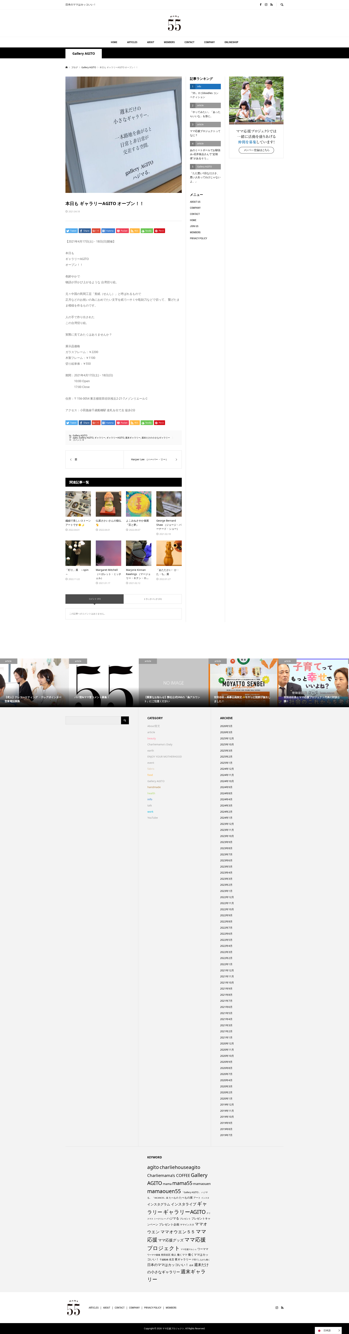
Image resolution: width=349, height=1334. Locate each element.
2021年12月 (227, 970)
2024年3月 (226, 805)
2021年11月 (227, 976)
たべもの (173, 1197)
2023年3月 (226, 878)
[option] (35, 682)
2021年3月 (226, 1025)
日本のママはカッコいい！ (168, 1264)
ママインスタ (187, 1224)
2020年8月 (226, 1068)
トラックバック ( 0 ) (153, 599)
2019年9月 (226, 1123)
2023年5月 (226, 866)
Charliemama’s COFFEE (168, 1175)
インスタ (205, 1198)
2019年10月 (227, 1116)
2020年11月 (227, 1049)
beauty (151, 738)
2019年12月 (227, 1104)
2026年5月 (226, 726)
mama (167, 1184)
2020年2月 (226, 1092)
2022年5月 (226, 940)
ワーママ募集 (153, 1254)
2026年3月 (226, 732)
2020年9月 (226, 1061)
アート (196, 1197)
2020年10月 (227, 1055)
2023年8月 (226, 848)
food (150, 775)
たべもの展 (186, 1197)
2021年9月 (226, 988)
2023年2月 (226, 884)
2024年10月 (227, 781)
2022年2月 (226, 958)
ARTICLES (132, 42)
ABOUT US (195, 201)
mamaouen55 (164, 1191)
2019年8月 (226, 1129)
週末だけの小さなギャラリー (156, 437)
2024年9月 (226, 787)
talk (149, 805)
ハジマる (173, 1218)
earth (150, 750)
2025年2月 (226, 756)
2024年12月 (227, 768)
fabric (151, 768)
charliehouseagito (180, 1167)
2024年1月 (226, 817)
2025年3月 (226, 750)
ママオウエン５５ (178, 1232)
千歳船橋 (164, 1259)
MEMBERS (169, 42)
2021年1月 (226, 1037)
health (151, 793)
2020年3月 (226, 1086)
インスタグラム (158, 1204)
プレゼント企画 (169, 1224)
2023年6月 (226, 860)
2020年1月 (226, 1098)
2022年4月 (226, 946)
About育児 (153, 726)
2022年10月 (227, 909)
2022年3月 (226, 952)
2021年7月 (226, 1000)
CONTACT (189, 42)
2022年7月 (226, 927)
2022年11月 (227, 903)
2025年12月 (227, 738)
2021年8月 (226, 994)
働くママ (182, 1254)
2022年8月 (226, 921)
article (151, 732)
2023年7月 (226, 854)
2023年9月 (226, 842)
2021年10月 (227, 982)
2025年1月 (226, 762)
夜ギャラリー (183, 1259)
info (149, 799)
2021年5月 (226, 1013)
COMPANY (209, 42)
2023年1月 (226, 891)
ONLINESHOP (231, 42)
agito (75, 437)
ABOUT (150, 42)
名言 (171, 1259)
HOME (114, 42)
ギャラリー (100, 437)
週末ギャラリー (133, 437)
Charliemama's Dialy (159, 744)
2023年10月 (227, 836)
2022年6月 (226, 933)
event (150, 762)
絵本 (191, 1265)
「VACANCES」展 (160, 1198)
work (150, 811)
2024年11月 (227, 775)
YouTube (152, 817)
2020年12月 (227, 1043)
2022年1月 (226, 964)
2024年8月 (226, 793)
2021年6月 (226, 1007)
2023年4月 (226, 872)
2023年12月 (227, 824)
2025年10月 (227, 744)
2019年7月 (226, 1135)
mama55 (182, 1183)
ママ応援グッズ (171, 1240)
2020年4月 (226, 1080)
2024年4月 (226, 799)
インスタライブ (183, 1204)
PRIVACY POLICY (198, 238)
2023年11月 (227, 830)
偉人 (173, 1254)
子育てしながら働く (201, 1259)
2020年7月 (226, 1074)
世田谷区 (166, 1254)
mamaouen (202, 1183)
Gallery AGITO (83, 53)
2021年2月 (226, 1031)
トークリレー (160, 1218)
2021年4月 (226, 1019)
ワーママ (202, 1249)
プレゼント (185, 1218)
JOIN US (194, 226)
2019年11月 (227, 1110)
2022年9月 (226, 915)
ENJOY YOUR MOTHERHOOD (164, 756)
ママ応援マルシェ (189, 1249)
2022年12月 (227, 897)
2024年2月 (226, 811)
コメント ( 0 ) (95, 598)
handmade (154, 787)
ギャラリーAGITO (115, 437)
